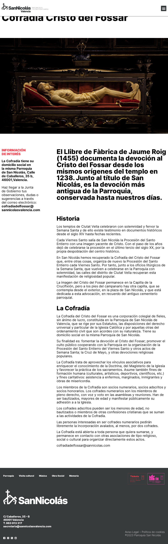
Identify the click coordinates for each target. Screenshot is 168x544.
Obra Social (58, 475)
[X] (12, 538)
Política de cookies (153, 532)
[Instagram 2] (8, 538)
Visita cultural (26, 475)
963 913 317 (14, 523)
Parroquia (8, 475)
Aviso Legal (132, 532)
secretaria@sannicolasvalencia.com (27, 526)
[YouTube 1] (16, 538)
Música (43, 475)
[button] (163, 8)
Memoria (74, 475)
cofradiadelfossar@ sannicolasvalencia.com (21, 208)
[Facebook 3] (4, 538)
